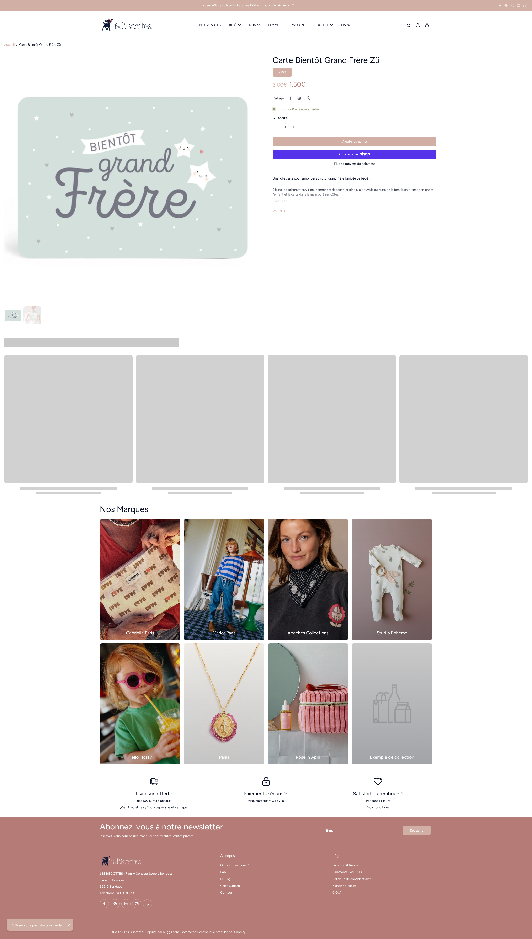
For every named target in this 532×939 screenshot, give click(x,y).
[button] (354, 141)
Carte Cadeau (230, 886)
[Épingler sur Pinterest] (299, 98)
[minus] (277, 127)
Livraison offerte (154, 793)
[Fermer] (69, 925)
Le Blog (225, 879)
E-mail (330, 830)
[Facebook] (500, 5)
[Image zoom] (131, 177)
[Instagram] (512, 5)
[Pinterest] (506, 5)
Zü (275, 52)
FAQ (223, 872)
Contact (226, 893)
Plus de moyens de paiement (354, 163)
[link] (392, 703)
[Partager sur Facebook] (290, 98)
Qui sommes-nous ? (234, 865)
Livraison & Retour (345, 865)
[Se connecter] (417, 25)
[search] (408, 25)
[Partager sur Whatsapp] (308, 98)
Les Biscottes (133, 932)
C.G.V (336, 893)
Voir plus (279, 211)
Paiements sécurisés (266, 793)
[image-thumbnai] (13, 315)
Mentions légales (344, 886)
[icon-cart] (426, 25)
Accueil (9, 45)
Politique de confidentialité (351, 879)
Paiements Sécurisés (347, 872)
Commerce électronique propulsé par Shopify (213, 932)
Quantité (280, 118)
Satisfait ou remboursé (378, 793)
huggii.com (171, 932)
